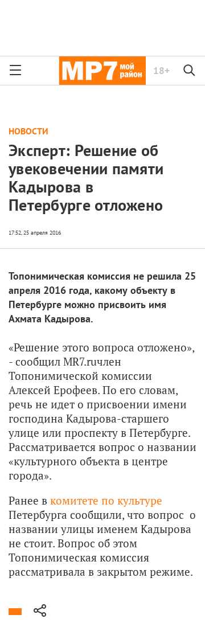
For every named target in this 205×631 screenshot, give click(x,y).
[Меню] (15, 70)
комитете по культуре (106, 500)
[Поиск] (189, 70)
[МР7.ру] (102, 70)
